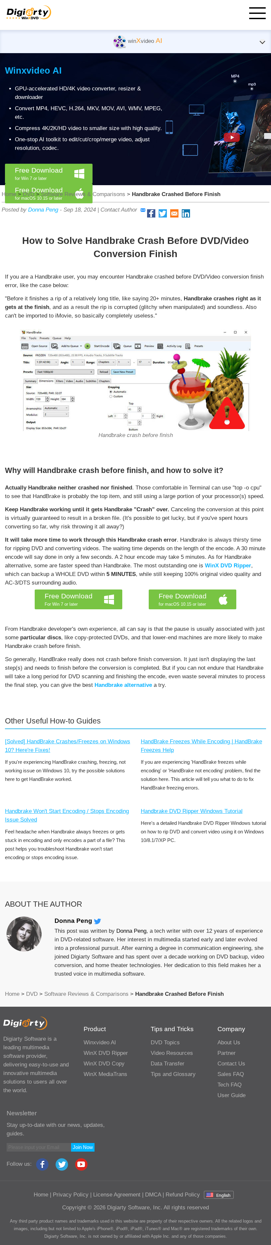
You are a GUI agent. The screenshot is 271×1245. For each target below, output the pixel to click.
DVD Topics (165, 1042)
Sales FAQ (230, 1074)
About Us (228, 1042)
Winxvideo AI (33, 71)
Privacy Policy (71, 1195)
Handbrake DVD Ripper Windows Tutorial (192, 811)
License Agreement (116, 1195)
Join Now (83, 1147)
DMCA (153, 1195)
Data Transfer (167, 1063)
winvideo (144, 41)
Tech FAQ (229, 1085)
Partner (226, 1053)
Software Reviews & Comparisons (83, 194)
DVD (28, 194)
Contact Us (231, 1063)
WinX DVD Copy (104, 1063)
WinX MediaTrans (105, 1074)
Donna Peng (43, 210)
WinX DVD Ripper (228, 565)
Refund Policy (183, 1195)
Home (9, 194)
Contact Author (118, 210)
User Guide (231, 1095)
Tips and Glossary (173, 1074)
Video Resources (172, 1053)
